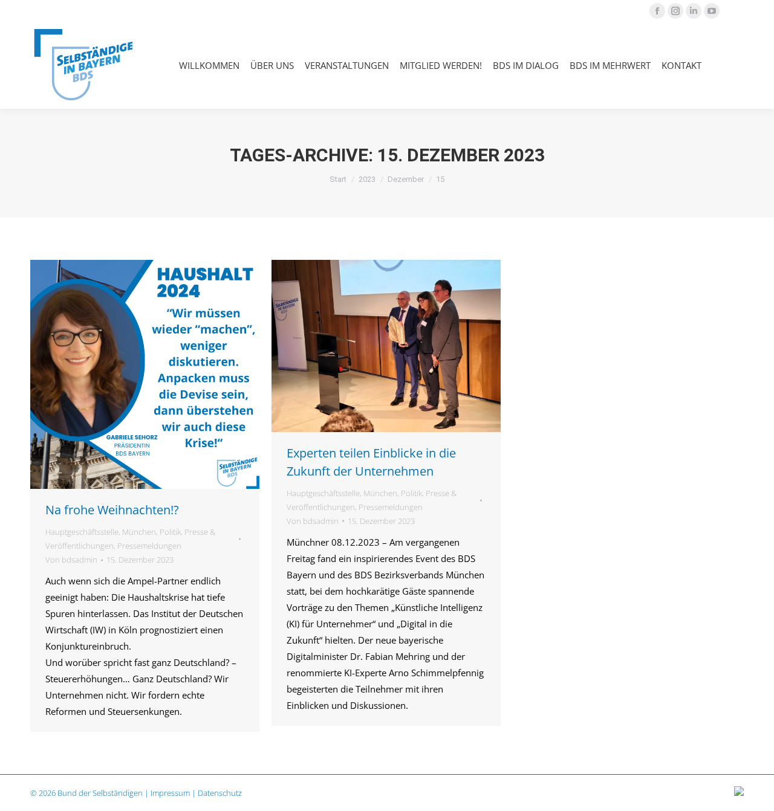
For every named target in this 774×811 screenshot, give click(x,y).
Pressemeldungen (149, 545)
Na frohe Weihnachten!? (112, 510)
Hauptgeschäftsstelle (82, 531)
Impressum (170, 792)
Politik (170, 531)
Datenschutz (220, 792)
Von (71, 559)
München (139, 531)
